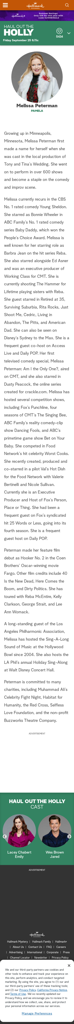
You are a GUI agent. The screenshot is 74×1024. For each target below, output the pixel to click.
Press (66, 952)
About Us (18, 947)
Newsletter (40, 958)
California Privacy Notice (52, 990)
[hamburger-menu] (5, 5)
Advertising (16, 952)
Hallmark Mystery (17, 942)
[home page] (35, 5)
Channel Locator (20, 958)
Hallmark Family (41, 942)
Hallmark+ (61, 942)
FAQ (49, 947)
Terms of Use (18, 994)
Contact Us (35, 947)
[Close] (69, 965)
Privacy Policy (60, 958)
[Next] (69, 836)
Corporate (53, 952)
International (34, 952)
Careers (61, 947)
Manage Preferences (37, 1013)
